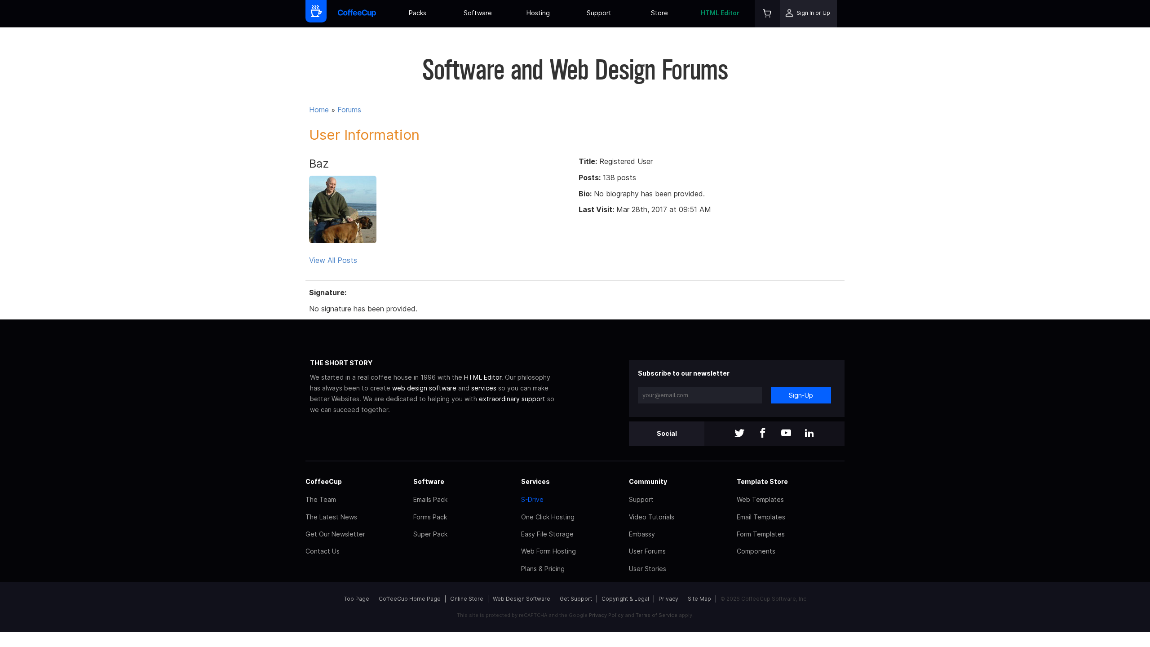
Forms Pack (430, 517)
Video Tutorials (651, 517)
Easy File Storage (547, 534)
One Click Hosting (548, 517)
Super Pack (430, 534)
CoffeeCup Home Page (410, 598)
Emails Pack (430, 499)
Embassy (642, 534)
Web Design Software (521, 598)
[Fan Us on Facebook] (763, 434)
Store (659, 13)
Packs (417, 13)
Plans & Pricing (543, 568)
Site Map (699, 598)
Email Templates (761, 517)
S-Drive (532, 499)
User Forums (647, 551)
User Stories (647, 568)
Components (756, 551)
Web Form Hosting (548, 551)
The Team (320, 499)
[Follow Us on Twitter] (739, 434)
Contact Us (322, 551)
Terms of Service (656, 615)
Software (478, 13)
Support (599, 13)
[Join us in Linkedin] (809, 434)
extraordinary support (512, 399)
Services (535, 481)
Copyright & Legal (625, 598)
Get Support (576, 598)
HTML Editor (720, 13)
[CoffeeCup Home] (357, 13)
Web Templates (760, 499)
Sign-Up (801, 395)
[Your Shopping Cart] (767, 13)
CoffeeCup (323, 481)
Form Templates (761, 534)
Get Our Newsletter (335, 534)
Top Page (356, 598)
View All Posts (333, 260)
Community (648, 481)
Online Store (466, 598)
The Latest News (331, 517)
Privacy (668, 598)
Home (319, 109)
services (483, 388)
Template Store (762, 481)
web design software (424, 388)
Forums (349, 109)
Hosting (538, 13)
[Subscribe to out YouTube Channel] (786, 434)
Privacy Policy (606, 615)
